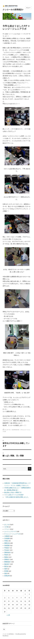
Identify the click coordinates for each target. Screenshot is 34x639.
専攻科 (6, 555)
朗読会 (6, 566)
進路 (5, 569)
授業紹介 (7, 559)
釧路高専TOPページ (9, 623)
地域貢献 (7, 545)
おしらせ (7, 524)
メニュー (28, 7)
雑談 (5, 573)
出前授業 (7, 538)
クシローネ (7, 429)
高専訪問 (7, 576)
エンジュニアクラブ (10, 531)
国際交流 (7, 543)
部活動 (6, 571)
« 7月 (8, 615)
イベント (7, 529)
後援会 (6, 557)
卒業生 (6, 541)
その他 (6, 527)
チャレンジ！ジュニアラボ (12, 534)
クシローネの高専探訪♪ (13, 9)
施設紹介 (7, 564)
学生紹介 (7, 550)
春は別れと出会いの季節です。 (13, 492)
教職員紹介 (7, 562)
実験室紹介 (7, 552)
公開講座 (7, 536)
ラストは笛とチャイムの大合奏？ (14, 495)
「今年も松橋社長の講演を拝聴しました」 (16, 497)
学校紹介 (7, 548)
